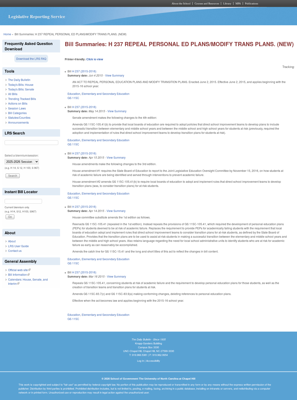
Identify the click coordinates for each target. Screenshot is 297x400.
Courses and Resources (207, 3)
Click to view (94, 59)
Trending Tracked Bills (22, 99)
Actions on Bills (17, 103)
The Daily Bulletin (19, 80)
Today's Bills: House (20, 84)
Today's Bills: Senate (21, 89)
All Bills (12, 94)
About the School (181, 3)
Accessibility (153, 360)
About (12, 241)
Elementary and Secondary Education (105, 94)
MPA (238, 3)
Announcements (18, 122)
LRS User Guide (18, 246)
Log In (140, 360)
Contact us (15, 251)
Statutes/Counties (19, 117)
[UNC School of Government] (87, 3)
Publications (251, 3)
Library (227, 3)
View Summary (114, 75)
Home (7, 34)
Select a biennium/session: (22, 155)
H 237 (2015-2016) (84, 71)
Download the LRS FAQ (31, 59)
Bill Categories (17, 113)
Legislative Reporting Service (36, 16)
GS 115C (73, 98)
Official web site (19, 270)
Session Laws (17, 108)
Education (74, 94)
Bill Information (19, 274)
